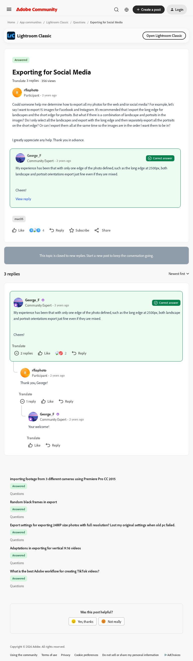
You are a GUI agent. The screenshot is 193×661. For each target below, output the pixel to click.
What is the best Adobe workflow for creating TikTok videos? (54, 571)
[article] (96, 326)
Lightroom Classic (57, 22)
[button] (9, 11)
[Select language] (127, 10)
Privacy (65, 655)
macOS (19, 219)
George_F (34, 155)
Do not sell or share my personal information (130, 655)
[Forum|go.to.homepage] (37, 10)
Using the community (23, 655)
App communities (30, 22)
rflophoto (31, 90)
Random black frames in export (33, 502)
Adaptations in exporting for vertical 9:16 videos (45, 548)
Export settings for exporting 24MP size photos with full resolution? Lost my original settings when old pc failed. (92, 525)
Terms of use (49, 655)
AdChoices (173, 655)
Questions (79, 22)
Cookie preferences (86, 655)
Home (11, 22)
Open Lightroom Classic (164, 35)
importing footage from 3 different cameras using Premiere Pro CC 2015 (63, 479)
